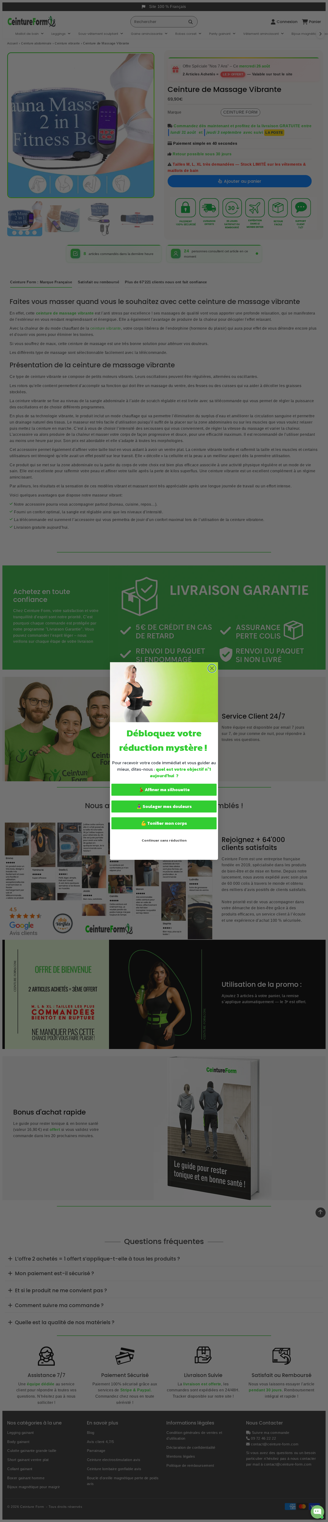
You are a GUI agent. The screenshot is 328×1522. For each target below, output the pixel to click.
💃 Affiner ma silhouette (164, 789)
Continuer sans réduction (164, 840)
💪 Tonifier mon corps (164, 823)
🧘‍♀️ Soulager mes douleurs (164, 806)
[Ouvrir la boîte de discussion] (317, 1512)
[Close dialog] (212, 668)
